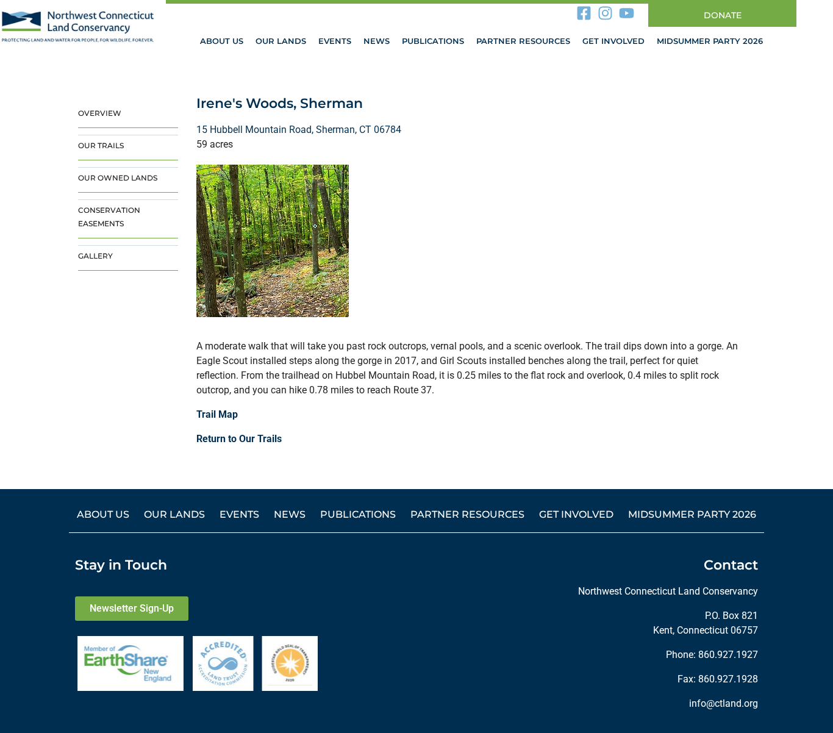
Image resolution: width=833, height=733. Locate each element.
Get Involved (613, 41)
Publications (433, 41)
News (376, 41)
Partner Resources (523, 41)
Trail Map (217, 414)
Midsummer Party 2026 (710, 41)
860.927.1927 (728, 654)
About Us (221, 41)
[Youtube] (627, 13)
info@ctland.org (723, 703)
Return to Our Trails (239, 439)
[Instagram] (605, 13)
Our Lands (281, 41)
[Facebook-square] (584, 13)
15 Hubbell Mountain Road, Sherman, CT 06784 (298, 129)
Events (334, 41)
